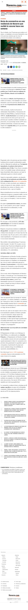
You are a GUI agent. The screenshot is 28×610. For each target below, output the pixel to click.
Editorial (3, 567)
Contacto (4, 583)
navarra (5, 70)
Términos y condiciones (16, 467)
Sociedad (4, 562)
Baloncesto (18, 558)
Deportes (17, 555)
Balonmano (18, 562)
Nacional (17, 567)
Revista (16, 569)
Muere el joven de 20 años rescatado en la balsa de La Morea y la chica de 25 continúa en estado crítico (13, 14)
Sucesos (4, 558)
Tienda (17, 588)
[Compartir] (8, 66)
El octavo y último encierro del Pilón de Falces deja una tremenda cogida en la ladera (14, 434)
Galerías (17, 573)
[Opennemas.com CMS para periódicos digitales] (14, 600)
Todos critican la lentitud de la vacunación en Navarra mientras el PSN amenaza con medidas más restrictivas (18, 362)
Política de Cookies (6, 588)
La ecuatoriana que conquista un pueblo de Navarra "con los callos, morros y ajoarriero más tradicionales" (15, 428)
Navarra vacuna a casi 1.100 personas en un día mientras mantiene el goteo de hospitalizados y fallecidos (17, 80)
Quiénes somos (5, 581)
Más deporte (18, 565)
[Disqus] (14, 494)
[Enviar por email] (19, 66)
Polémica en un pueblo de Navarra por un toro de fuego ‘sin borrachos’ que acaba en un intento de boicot (15, 422)
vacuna (9, 70)
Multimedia (17, 571)
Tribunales (4, 560)
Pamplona (4, 564)
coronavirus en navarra (16, 70)
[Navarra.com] (14, 5)
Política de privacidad (6, 590)
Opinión (3, 566)
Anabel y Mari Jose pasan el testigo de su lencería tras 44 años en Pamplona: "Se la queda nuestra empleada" (15, 451)
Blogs (3, 571)
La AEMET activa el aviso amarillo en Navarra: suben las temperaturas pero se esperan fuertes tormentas (15, 445)
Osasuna (3, 575)
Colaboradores (5, 569)
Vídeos (17, 575)
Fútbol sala (18, 563)
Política (3, 556)
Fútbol (17, 556)
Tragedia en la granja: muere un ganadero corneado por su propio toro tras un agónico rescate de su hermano (15, 410)
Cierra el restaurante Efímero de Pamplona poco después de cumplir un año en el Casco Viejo (15, 457)
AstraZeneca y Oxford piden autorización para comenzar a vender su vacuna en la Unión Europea (17, 291)
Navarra (3, 555)
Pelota (17, 560)
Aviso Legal (18, 581)
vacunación (21, 303)
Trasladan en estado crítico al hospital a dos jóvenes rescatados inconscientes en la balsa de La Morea (15, 416)
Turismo (17, 585)
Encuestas (4, 572)
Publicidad (4, 585)
